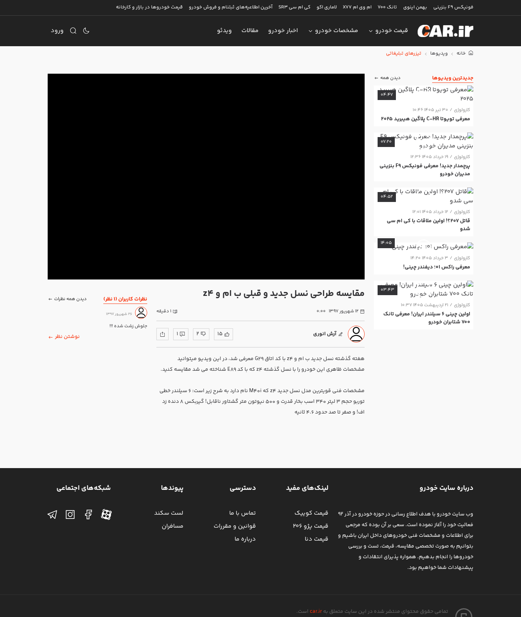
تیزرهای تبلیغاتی (403, 53)
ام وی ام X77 (357, 7)
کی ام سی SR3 (294, 7)
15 (220, 334)
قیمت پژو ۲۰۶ (310, 526)
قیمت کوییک (311, 513)
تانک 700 (387, 7)
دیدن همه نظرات (70, 298)
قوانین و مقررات (235, 526)
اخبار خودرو (283, 31)
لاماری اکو (327, 7)
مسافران (172, 526)
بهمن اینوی (415, 7)
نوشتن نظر (67, 337)
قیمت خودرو (391, 31)
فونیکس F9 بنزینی (453, 7)
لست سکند (168, 513)
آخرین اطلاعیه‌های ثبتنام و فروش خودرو (230, 7)
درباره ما (245, 539)
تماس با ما (242, 513)
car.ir (316, 611)
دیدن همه (390, 78)
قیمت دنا (316, 539)
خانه (462, 53)
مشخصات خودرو (336, 31)
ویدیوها (439, 53)
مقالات (250, 31)
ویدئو (224, 31)
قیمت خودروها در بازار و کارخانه (149, 7)
